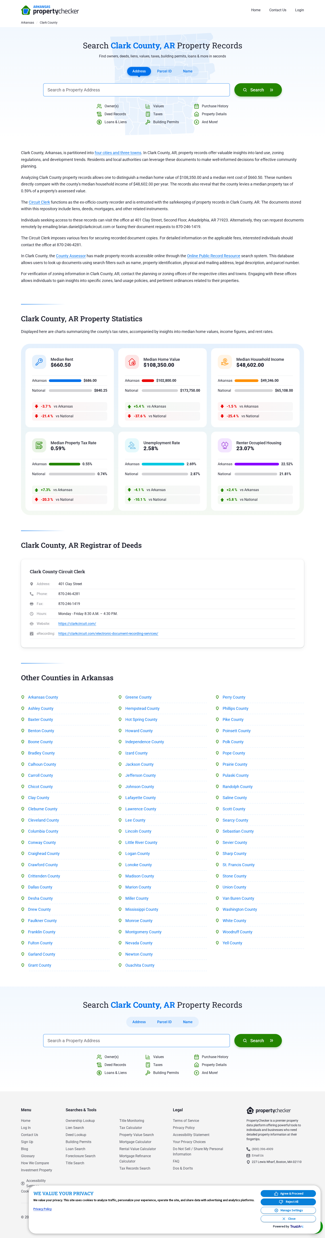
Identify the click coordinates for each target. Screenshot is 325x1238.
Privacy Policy (184, 1128)
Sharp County (235, 853)
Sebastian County (238, 831)
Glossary (28, 1156)
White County (234, 920)
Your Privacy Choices (189, 1142)
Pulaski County (236, 775)
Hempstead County (142, 708)
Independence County (144, 741)
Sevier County (235, 842)
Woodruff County (237, 932)
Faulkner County (42, 920)
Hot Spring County (141, 719)
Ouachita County (140, 965)
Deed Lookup (76, 1135)
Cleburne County (42, 809)
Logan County (137, 853)
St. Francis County (239, 864)
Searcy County (235, 820)
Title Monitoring (131, 1121)
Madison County (139, 876)
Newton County (139, 954)
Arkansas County (43, 697)
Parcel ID (164, 71)
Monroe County (139, 920)
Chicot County (40, 786)
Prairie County (235, 764)
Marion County (138, 887)
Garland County (41, 954)
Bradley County (41, 753)
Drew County (39, 909)
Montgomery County (143, 932)
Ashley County (41, 708)
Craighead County (44, 853)
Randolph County (238, 786)
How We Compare (35, 1163)
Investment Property (36, 1170)
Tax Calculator (130, 1128)
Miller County (137, 898)
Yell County (232, 943)
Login (299, 10)
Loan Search (75, 1149)
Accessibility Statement (191, 1135)
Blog (24, 1149)
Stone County (235, 876)
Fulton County (40, 943)
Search (257, 90)
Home (255, 10)
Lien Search (75, 1128)
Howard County (139, 730)
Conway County (42, 842)
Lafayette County (140, 797)
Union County (234, 887)
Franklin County (41, 932)
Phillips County (236, 708)
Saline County (235, 797)
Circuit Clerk (39, 202)
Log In (26, 1128)
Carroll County (40, 775)
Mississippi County (141, 909)
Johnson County (139, 786)
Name (188, 71)
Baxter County (40, 719)
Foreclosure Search (81, 1156)
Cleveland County (43, 820)
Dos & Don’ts (183, 1168)
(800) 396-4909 (262, 1149)
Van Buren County (238, 898)
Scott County (234, 809)
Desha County (40, 898)
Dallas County (40, 887)
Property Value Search (136, 1135)
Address (139, 71)
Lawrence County (140, 809)
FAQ (176, 1161)
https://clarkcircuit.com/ (77, 624)
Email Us (258, 1155)
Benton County (41, 730)
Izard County (136, 753)
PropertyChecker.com (50, 10)
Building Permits (78, 1142)
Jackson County (139, 764)
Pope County (234, 753)
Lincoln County (138, 831)
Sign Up (27, 1142)
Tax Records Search (134, 1168)
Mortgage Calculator (135, 1142)
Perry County (234, 697)
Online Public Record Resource (213, 255)
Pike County (233, 719)
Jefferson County (140, 775)
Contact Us (277, 10)
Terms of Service (186, 1121)
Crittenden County (44, 876)
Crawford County (43, 864)
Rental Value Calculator (137, 1149)
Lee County (135, 820)
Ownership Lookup (80, 1121)
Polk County (233, 741)
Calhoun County (42, 764)
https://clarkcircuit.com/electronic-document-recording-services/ (108, 633)
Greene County (138, 697)
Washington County (240, 909)
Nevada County (139, 943)
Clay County (38, 797)
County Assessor (71, 255)
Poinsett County (237, 730)
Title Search (75, 1163)
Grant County (39, 965)
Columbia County (43, 831)
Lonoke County (138, 864)
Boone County (40, 741)
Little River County (141, 842)
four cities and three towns (118, 152)
